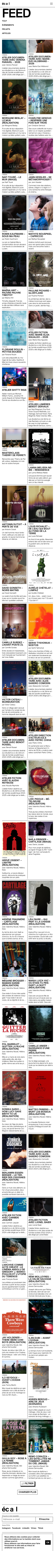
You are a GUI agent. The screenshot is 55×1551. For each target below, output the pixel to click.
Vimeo (33, 1528)
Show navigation (51, 3)
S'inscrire (44, 1519)
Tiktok (40, 1528)
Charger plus (27, 1492)
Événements (8, 25)
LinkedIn (25, 1528)
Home (5, 3)
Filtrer (29, 1483)
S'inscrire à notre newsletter (10, 1516)
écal (9, 1509)
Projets (6, 29)
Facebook (16, 1528)
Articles (6, 33)
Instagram (6, 1528)
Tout (4, 21)
